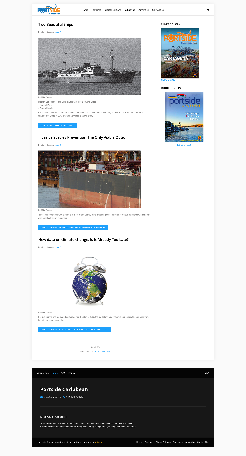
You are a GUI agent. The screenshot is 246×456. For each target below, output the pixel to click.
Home (85, 9)
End (108, 352)
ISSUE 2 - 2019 (184, 145)
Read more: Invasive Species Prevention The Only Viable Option (73, 227)
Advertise (144, 9)
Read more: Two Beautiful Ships (57, 125)
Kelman (98, 442)
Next (103, 352)
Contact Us (158, 9)
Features (96, 9)
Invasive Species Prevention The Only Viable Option (83, 137)
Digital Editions (112, 9)
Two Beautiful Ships (55, 24)
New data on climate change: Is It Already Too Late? (83, 239)
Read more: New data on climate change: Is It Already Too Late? (74, 329)
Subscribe (130, 9)
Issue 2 (58, 32)
